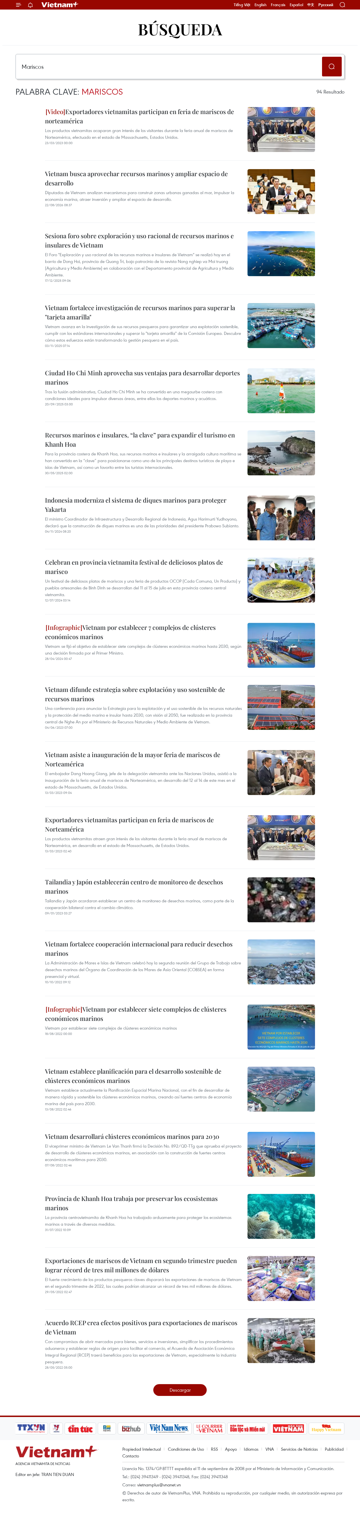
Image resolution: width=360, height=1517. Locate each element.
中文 (310, 5)
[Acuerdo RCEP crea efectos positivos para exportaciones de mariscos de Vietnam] (281, 1340)
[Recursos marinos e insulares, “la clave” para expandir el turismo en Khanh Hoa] (281, 452)
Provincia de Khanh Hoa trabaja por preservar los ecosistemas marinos (131, 1203)
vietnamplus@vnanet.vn (159, 1485)
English (261, 4)
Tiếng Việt (242, 4)
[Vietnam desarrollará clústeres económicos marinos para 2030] (281, 1154)
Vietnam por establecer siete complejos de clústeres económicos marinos (135, 1014)
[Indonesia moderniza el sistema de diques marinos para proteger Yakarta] (281, 518)
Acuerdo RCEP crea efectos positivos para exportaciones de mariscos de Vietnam (141, 1327)
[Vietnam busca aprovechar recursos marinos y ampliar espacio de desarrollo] (281, 191)
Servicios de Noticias (299, 1449)
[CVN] (209, 1428)
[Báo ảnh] (288, 1428)
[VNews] (56, 1428)
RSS (214, 1449)
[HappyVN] (327, 1428)
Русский (325, 5)
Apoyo (231, 1449)
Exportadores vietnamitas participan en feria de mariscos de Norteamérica (129, 824)
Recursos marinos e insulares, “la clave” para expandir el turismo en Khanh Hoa (140, 439)
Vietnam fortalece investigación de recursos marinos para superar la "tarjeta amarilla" (140, 312)
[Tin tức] (80, 1428)
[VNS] (169, 1428)
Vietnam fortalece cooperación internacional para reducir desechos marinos (139, 948)
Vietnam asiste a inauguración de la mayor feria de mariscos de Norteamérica (132, 759)
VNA (270, 1449)
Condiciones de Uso (186, 1449)
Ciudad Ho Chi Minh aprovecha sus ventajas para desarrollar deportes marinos (142, 377)
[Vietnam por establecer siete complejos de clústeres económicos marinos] (281, 1027)
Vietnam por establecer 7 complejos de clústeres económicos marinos (130, 632)
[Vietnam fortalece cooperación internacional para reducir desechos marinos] (281, 961)
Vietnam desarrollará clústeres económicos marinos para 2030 (132, 1136)
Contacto (130, 1456)
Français (278, 4)
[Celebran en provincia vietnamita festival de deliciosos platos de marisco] (281, 580)
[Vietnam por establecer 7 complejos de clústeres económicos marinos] (281, 645)
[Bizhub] (131, 1428)
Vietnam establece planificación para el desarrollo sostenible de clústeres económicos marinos (133, 1076)
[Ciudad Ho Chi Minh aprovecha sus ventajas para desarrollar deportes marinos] (281, 390)
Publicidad (334, 1449)
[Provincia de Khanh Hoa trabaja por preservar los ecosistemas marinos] (281, 1216)
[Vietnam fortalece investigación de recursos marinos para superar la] (281, 325)
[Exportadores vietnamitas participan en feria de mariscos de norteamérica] (281, 129)
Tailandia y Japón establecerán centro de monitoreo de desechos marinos (134, 886)
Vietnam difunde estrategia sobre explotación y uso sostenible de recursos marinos (135, 694)
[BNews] (107, 1428)
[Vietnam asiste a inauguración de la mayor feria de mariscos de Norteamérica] (281, 772)
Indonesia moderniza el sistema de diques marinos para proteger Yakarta (135, 505)
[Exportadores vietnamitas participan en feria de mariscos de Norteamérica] (281, 837)
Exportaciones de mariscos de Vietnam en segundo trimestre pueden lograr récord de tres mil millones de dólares (141, 1265)
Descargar (180, 1390)
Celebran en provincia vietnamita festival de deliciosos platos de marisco (134, 567)
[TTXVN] (31, 1428)
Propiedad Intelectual (141, 1449)
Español (296, 4)
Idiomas (251, 1449)
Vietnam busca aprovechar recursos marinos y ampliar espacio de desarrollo (136, 178)
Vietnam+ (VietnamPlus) (60, 5)
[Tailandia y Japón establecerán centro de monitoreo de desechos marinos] (281, 899)
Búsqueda (180, 28)
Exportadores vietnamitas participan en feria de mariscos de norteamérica (139, 116)
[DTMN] (247, 1428)
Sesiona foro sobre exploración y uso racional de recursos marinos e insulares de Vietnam (139, 240)
